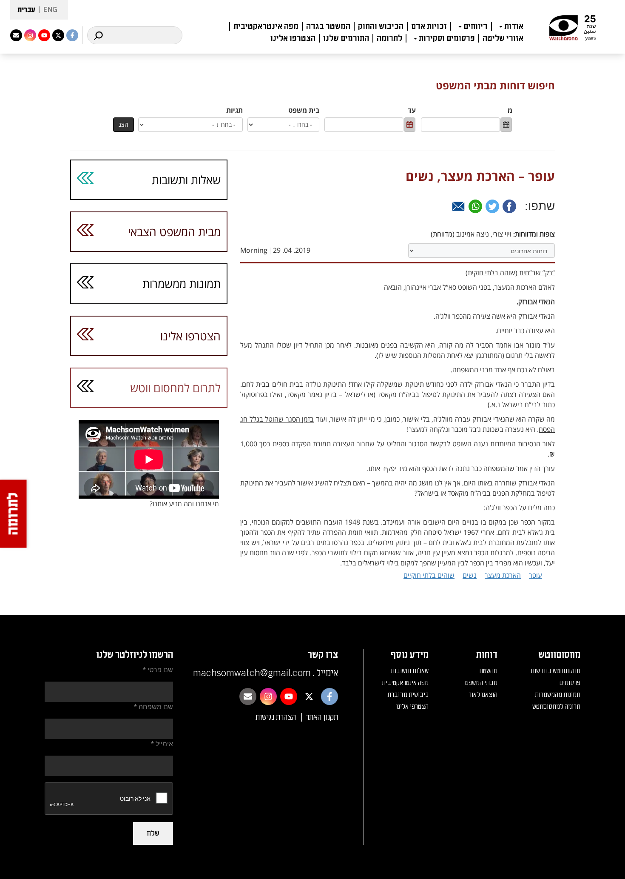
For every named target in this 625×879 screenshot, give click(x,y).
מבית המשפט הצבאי (174, 232)
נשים (470, 575)
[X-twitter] (58, 35)
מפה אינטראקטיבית (265, 26)
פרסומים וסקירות (447, 38)
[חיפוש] (98, 35)
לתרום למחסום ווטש (175, 388)
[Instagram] (30, 35)
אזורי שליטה (503, 38)
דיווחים (475, 26)
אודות (513, 26)
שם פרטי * (158, 670)
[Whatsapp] (475, 206)
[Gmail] (458, 206)
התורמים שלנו (346, 38)
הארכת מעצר (503, 575)
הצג (123, 124)
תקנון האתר (322, 717)
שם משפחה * (153, 707)
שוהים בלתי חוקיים (429, 575)
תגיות (234, 110)
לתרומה (389, 38)
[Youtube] (44, 35)
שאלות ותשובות (186, 180)
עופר (535, 575)
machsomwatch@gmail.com (252, 673)
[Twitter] (492, 206)
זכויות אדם (429, 26)
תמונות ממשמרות (181, 283)
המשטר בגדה (328, 26)
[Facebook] (509, 206)
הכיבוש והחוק (380, 26)
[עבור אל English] (48, 10)
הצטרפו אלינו (292, 38)
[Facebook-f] (72, 35)
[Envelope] (16, 35)
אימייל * (162, 744)
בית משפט (303, 110)
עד (412, 110)
